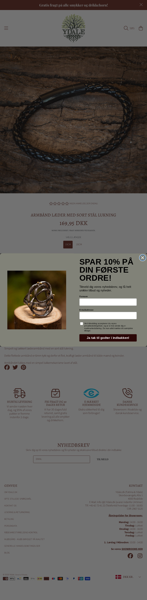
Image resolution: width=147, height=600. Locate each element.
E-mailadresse (86, 310)
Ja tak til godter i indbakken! (108, 338)
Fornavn (83, 296)
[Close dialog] (143, 258)
